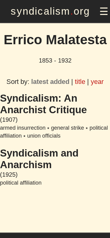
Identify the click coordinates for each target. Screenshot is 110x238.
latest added (50, 81)
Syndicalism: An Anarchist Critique (43, 103)
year (97, 81)
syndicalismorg (50, 11)
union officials (44, 136)
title (80, 81)
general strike (67, 128)
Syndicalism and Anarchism (39, 158)
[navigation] (102, 11)
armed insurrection (23, 128)
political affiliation (21, 183)
